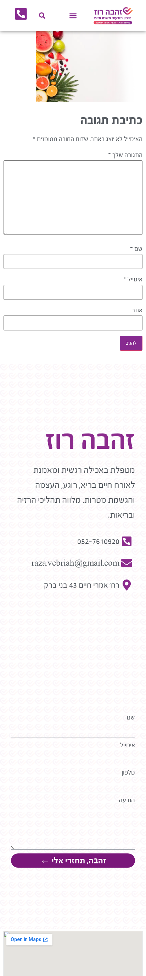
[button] (73, 16)
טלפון (128, 772)
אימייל (132, 279)
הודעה (127, 800)
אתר (137, 310)
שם (136, 249)
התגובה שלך (125, 155)
